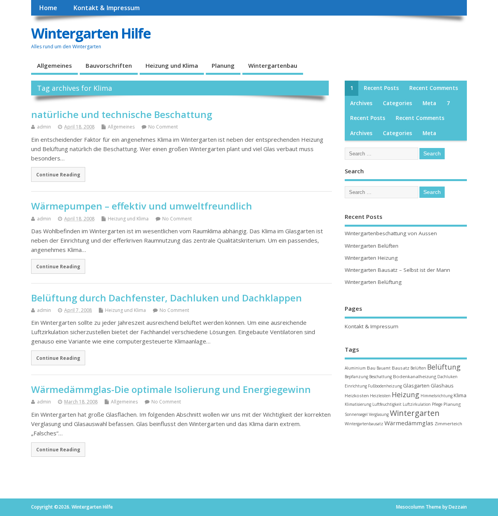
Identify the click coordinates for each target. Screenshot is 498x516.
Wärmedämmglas (408, 423)
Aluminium (355, 368)
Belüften (418, 368)
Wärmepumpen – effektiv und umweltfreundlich (141, 205)
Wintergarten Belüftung (373, 281)
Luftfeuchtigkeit (387, 404)
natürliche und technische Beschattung (121, 114)
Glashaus (442, 385)
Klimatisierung (358, 404)
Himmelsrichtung (436, 395)
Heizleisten (380, 395)
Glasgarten (416, 385)
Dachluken (447, 376)
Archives (361, 103)
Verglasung (379, 414)
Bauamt (384, 368)
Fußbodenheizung (385, 386)
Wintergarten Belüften (371, 245)
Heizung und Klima (172, 65)
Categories (397, 103)
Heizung (405, 394)
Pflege (437, 404)
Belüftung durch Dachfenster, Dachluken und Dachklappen (166, 297)
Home (48, 8)
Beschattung (380, 376)
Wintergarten (415, 413)
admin (44, 126)
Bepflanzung (356, 376)
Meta (429, 103)
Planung (223, 65)
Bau (371, 368)
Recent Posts (381, 88)
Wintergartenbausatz (364, 423)
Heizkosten (357, 395)
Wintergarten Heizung (371, 257)
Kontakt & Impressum (106, 8)
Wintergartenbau (272, 65)
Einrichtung (356, 386)
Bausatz (400, 368)
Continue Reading (58, 174)
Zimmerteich (448, 423)
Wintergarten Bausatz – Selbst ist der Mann (397, 269)
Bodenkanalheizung (414, 376)
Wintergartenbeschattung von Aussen (391, 233)
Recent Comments (433, 88)
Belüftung (444, 367)
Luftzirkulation (417, 404)
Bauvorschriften (109, 65)
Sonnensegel (356, 414)
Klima (460, 395)
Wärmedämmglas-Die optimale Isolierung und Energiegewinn (171, 389)
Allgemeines (54, 65)
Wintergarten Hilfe (91, 33)
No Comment (163, 126)
